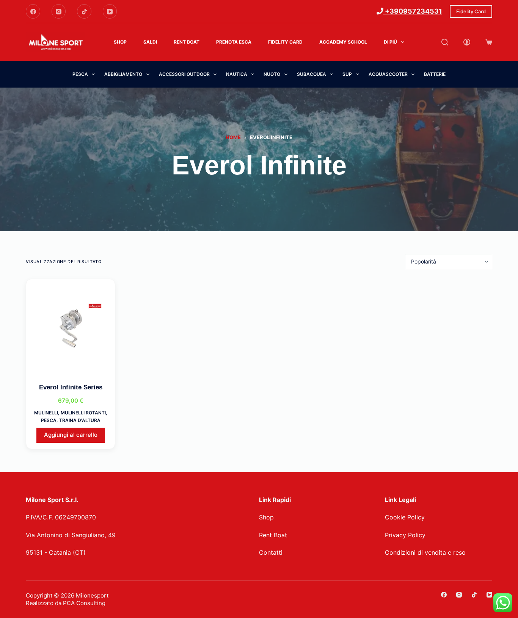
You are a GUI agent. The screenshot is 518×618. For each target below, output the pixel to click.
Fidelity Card (471, 11)
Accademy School (343, 42)
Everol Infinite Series (70, 387)
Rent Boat (186, 42)
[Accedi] (466, 42)
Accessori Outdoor (184, 74)
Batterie (435, 74)
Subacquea (311, 74)
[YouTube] (110, 11)
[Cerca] (444, 42)
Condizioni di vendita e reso (425, 552)
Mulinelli (46, 413)
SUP (347, 74)
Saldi (150, 42)
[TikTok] (84, 11)
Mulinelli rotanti (83, 413)
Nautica (236, 74)
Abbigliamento (123, 74)
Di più (390, 42)
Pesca (80, 74)
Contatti (271, 552)
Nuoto (272, 74)
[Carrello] (488, 42)
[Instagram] (59, 11)
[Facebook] (33, 11)
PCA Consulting (84, 603)
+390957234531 (412, 11)
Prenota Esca (233, 42)
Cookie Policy (405, 517)
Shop (120, 42)
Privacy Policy (405, 535)
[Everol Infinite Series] (70, 328)
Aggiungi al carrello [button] (70, 434)
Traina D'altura (79, 420)
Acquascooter (388, 74)
